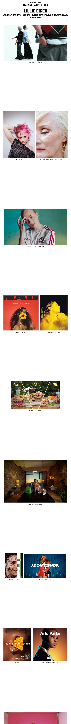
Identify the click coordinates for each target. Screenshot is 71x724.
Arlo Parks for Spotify (50, 663)
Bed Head (19, 160)
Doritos (17, 663)
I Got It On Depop (45, 579)
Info (46, 5)
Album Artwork (21, 332)
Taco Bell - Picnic (35, 411)
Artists (38, 5)
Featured (27, 5)
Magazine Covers (53, 332)
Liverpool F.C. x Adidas (35, 246)
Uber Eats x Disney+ (35, 504)
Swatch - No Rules (35, 62)
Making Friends (13, 579)
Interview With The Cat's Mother (51, 160)
